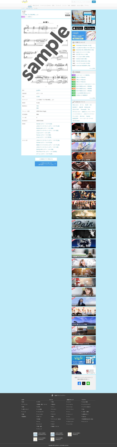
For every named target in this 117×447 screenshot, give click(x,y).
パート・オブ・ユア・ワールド (86, 118)
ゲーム (38, 421)
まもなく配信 (80, 5)
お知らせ (84, 416)
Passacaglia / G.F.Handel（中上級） (84, 45)
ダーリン (82, 104)
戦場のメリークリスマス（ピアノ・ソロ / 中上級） (48, 144)
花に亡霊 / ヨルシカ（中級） (82, 54)
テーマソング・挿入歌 (56, 419)
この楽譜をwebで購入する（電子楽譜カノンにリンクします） (46, 163)
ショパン (69, 401)
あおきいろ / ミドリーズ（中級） (83, 52)
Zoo (91, 104)
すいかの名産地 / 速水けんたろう (83, 93)
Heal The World (76, 120)
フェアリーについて (86, 404)
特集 (69, 5)
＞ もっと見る (92, 68)
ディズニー (54, 409)
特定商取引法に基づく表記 (87, 419)
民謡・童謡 (39, 426)
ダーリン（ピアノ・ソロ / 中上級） (44, 153)
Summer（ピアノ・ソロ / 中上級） (44, 123)
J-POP (38, 401)
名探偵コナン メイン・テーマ (88, 111)
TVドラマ (54, 414)
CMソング (39, 416)
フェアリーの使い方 (86, 406)
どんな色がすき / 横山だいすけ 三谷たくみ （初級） (86, 47)
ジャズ (53, 411)
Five (89, 109)
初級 (37, 108)
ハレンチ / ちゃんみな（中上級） (83, 63)
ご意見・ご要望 (85, 411)
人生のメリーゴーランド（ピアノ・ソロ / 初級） (47, 130)
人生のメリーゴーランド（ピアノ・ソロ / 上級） (47, 147)
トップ (29, 5)
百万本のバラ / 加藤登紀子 (82, 95)
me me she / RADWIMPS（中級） (83, 65)
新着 (53, 5)
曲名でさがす (36, 5)
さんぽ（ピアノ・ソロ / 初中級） (44, 137)
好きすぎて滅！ (76, 109)
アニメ (53, 406)
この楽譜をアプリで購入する (46, 159)
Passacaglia (83, 109)
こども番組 (39, 409)
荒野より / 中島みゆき (81, 77)
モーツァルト (70, 406)
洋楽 (53, 401)
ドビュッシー (70, 414)
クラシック (39, 428)
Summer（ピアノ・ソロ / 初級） (44, 135)
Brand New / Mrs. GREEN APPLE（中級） (85, 49)
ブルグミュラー (70, 421)
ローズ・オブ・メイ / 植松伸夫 (82, 75)
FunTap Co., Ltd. (58, 445)
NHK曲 (38, 419)
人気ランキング (25, 409)
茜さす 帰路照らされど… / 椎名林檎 (84, 86)
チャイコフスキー (70, 419)
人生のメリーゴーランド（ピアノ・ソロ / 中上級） (48, 126)
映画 (53, 416)
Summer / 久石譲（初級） (81, 58)
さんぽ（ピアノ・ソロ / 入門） (43, 132)
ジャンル (64, 5)
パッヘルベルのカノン (77, 114)
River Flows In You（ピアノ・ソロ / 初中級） (46, 151)
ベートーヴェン (70, 409)
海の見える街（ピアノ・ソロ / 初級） (45, 128)
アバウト (87, 5)
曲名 (23, 401)
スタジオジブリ (29, 8)
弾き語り (53, 404)
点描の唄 (81, 107)
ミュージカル (40, 414)
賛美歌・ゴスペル (55, 426)
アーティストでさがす (45, 5)
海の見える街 (87, 107)
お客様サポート (85, 414)
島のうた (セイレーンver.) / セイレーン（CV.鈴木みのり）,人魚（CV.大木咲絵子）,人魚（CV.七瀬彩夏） (86, 84)
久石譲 (38, 96)
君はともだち (75, 104)
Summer (88, 116)
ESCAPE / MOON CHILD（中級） (83, 61)
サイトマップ (85, 421)
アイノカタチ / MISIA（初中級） (83, 56)
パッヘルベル (70, 404)
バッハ (68, 411)
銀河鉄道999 (75, 118)
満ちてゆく (82, 116)
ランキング (58, 5)
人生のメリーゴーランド (89, 114)
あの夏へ (38, 90)
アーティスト (25, 404)
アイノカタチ (75, 116)
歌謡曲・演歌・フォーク (42, 404)
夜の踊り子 (75, 107)
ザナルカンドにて (76, 111)
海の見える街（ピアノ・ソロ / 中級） (45, 149)
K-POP (38, 406)
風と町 (86, 104)
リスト (68, 416)
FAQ (83, 409)
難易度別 (73, 5)
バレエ (53, 421)
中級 (37, 106)
